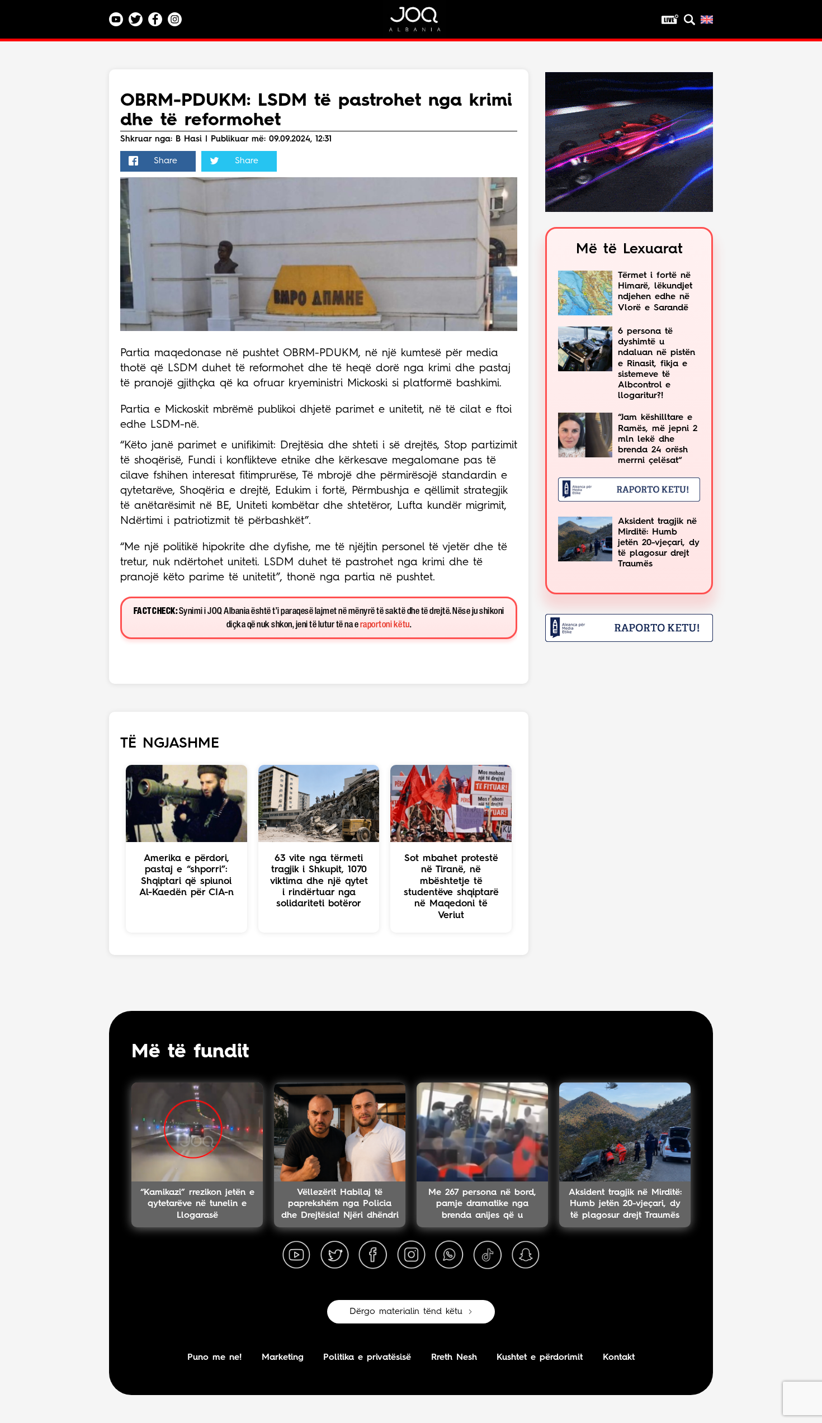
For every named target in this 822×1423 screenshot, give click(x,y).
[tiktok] (488, 1255)
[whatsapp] (449, 1255)
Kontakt (619, 1357)
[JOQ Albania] (422, 23)
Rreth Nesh (454, 1357)
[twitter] (334, 1255)
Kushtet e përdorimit (540, 1357)
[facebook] (373, 1255)
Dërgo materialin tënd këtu (405, 1311)
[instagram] (411, 1255)
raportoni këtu (385, 625)
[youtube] (296, 1255)
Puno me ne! (214, 1357)
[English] (707, 19)
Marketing (283, 1357)
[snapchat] (526, 1255)
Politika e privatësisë (367, 1357)
